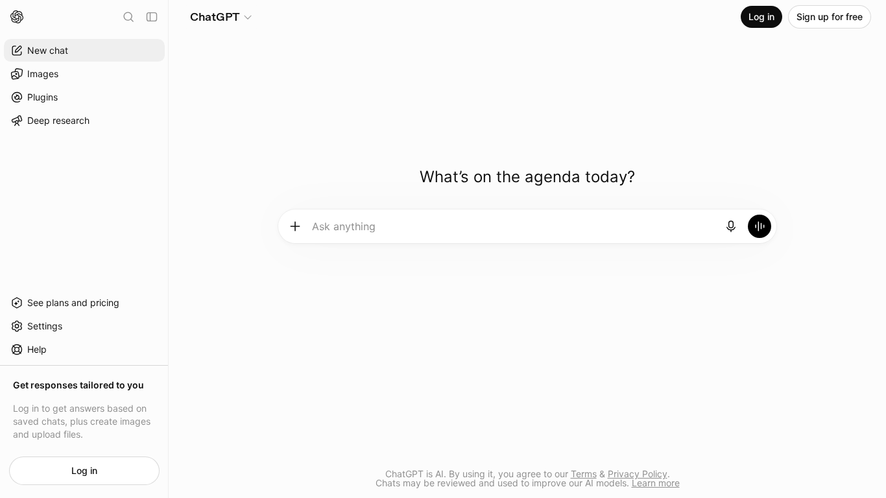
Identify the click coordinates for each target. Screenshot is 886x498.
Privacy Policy (637, 473)
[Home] (17, 17)
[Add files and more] (295, 226)
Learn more (656, 482)
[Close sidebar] (151, 17)
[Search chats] (128, 17)
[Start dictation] (731, 226)
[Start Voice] (759, 226)
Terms (584, 473)
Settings (44, 325)
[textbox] (513, 230)
